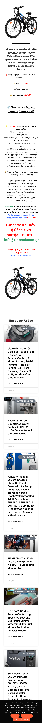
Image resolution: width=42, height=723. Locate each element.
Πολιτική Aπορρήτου (21, 719)
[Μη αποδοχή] (39, 711)
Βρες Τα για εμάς (21, 255)
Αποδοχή (15, 716)
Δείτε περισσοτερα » (15, 383)
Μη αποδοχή (27, 716)
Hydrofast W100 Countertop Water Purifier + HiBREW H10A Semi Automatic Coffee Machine (20, 427)
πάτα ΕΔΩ (31, 218)
